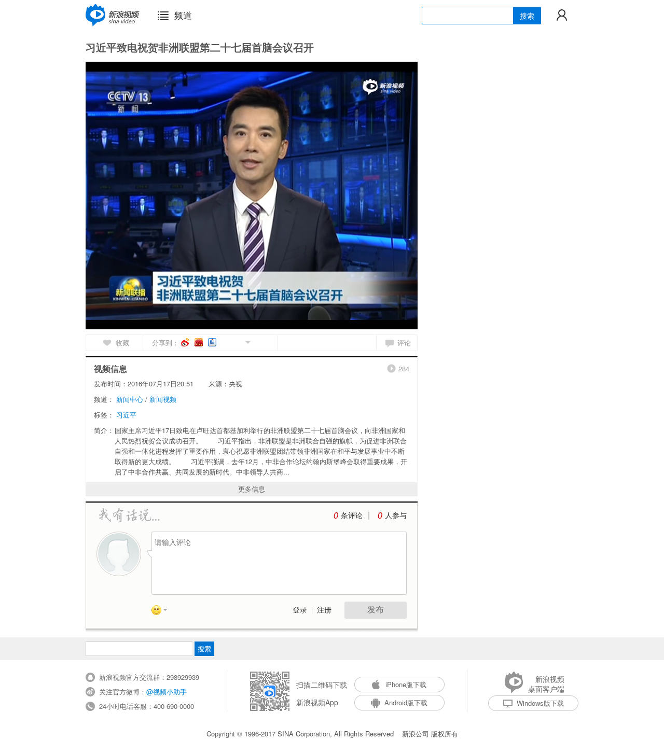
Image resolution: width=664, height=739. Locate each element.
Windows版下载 (540, 703)
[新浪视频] (113, 15)
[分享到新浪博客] (199, 342)
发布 (375, 609)
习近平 (126, 415)
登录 (300, 610)
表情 (162, 612)
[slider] (361, 317)
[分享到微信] (236, 341)
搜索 (527, 15)
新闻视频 (162, 399)
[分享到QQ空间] (224, 341)
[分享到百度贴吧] (213, 342)
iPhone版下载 (405, 684)
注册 (324, 610)
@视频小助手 (166, 691)
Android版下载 (405, 702)
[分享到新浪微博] (186, 342)
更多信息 (251, 489)
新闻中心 (129, 399)
